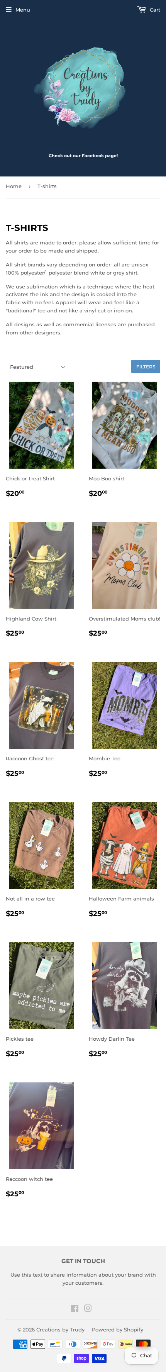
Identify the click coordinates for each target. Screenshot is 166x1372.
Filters (145, 367)
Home (14, 186)
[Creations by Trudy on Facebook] (75, 1309)
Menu (22, 10)
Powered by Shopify (117, 1329)
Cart (154, 10)
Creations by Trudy (60, 1329)
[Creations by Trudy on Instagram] (88, 1309)
